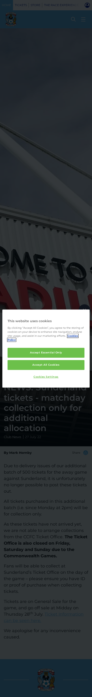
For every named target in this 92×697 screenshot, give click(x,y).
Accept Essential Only (46, 352)
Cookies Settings (46, 376)
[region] (46, 348)
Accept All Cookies (45, 364)
